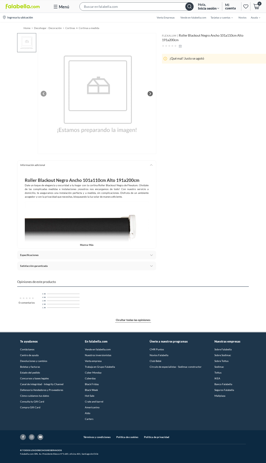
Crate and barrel (94, 401)
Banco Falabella (223, 384)
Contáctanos (27, 349)
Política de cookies (127, 437)
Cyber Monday (93, 372)
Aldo (87, 413)
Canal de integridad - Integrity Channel (42, 384)
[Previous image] (44, 94)
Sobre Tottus (221, 360)
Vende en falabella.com (98, 349)
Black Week (91, 389)
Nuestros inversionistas (98, 355)
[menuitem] (219, 17)
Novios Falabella (159, 355)
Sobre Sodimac (222, 355)
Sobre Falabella (223, 349)
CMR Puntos (157, 349)
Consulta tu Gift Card (32, 401)
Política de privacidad (156, 437)
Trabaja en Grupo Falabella (100, 366)
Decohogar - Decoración (48, 28)
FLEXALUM (169, 35)
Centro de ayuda (29, 355)
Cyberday (90, 378)
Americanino (92, 407)
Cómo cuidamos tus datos (34, 395)
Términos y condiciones (97, 437)
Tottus (217, 372)
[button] (136, 6)
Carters (89, 418)
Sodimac (219, 366)
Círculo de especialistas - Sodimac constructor (176, 366)
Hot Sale (89, 395)
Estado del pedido (30, 372)
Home (27, 28)
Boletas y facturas (30, 366)
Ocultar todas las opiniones (133, 320)
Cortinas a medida (89, 28)
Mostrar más (87, 244)
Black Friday (92, 384)
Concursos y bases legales (34, 378)
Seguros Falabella (224, 389)
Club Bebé (155, 360)
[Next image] (150, 94)
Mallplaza (219, 395)
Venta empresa (93, 360)
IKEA (217, 378)
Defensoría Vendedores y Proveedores (41, 389)
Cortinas (70, 28)
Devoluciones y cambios (33, 360)
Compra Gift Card (30, 407)
